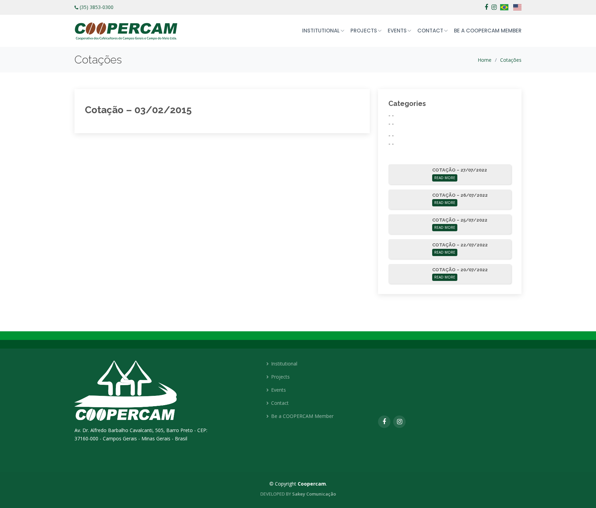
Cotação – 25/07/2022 (459, 220)
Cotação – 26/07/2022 (460, 195)
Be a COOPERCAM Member (488, 30)
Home (484, 60)
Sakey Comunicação (314, 494)
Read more (444, 177)
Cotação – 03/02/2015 (138, 110)
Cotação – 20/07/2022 (460, 269)
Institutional (284, 363)
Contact (280, 403)
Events (278, 390)
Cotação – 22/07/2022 (460, 244)
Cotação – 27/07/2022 (459, 170)
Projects (280, 376)
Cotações (511, 60)
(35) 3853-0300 (96, 7)
